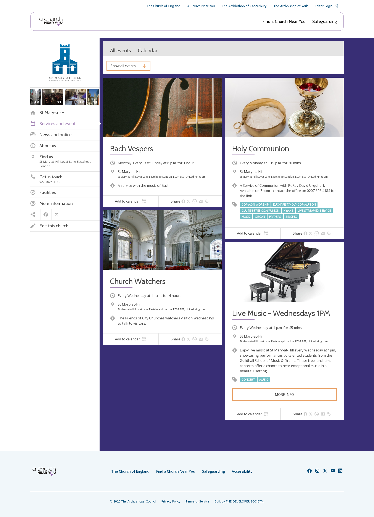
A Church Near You (201, 6)
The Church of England (163, 6)
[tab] (130, 201)
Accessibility (242, 471)
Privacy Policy (170, 501)
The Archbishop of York (290, 6)
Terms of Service (197, 501)
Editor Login (323, 6)
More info (284, 394)
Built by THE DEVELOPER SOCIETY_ (239, 501)
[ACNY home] (51, 21)
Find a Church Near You (283, 21)
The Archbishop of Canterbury (244, 6)
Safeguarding (324, 21)
